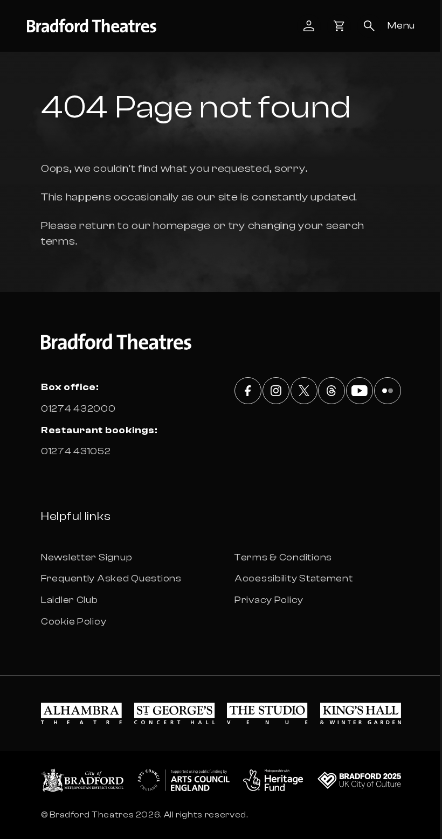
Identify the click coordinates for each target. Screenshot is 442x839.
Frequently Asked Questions (111, 578)
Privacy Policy (268, 600)
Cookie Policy (73, 621)
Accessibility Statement (293, 578)
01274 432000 (78, 408)
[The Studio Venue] (267, 713)
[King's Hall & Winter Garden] (360, 713)
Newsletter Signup (86, 557)
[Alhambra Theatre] (81, 713)
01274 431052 (76, 451)
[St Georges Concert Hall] (174, 713)
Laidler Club (69, 600)
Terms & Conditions (283, 557)
